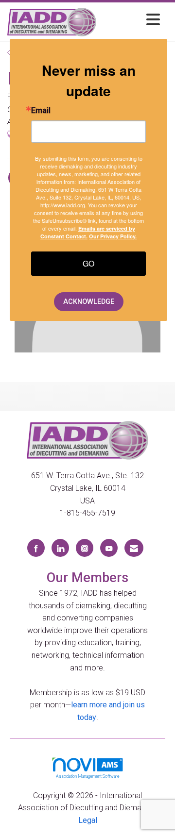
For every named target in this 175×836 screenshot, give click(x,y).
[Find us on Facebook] (36, 548)
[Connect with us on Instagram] (84, 548)
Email (41, 111)
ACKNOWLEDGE (88, 302)
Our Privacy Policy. (113, 236)
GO (88, 263)
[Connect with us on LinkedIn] (60, 548)
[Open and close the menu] (130, 20)
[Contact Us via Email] (133, 548)
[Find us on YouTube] (109, 548)
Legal (87, 820)
